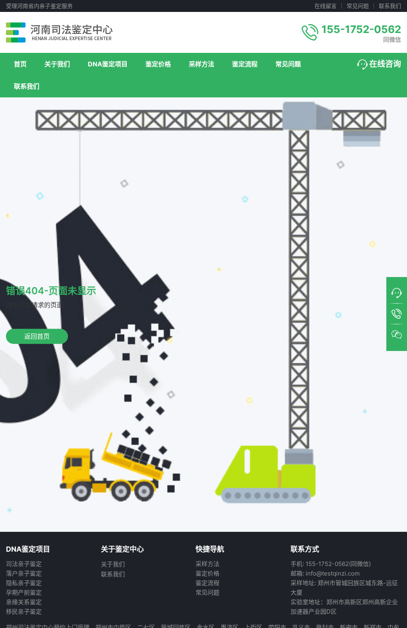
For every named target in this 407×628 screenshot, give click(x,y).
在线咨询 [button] (385, 64)
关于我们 (57, 64)
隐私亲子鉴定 (24, 583)
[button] (396, 293)
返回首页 (37, 336)
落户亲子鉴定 (24, 573)
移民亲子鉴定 (24, 611)
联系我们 (390, 6)
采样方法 (201, 64)
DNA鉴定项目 (108, 64)
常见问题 (358, 6)
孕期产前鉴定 (24, 592)
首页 (20, 64)
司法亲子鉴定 (24, 564)
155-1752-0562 (361, 29)
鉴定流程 (245, 64)
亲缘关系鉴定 (24, 602)
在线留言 (325, 6)
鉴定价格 (158, 64)
